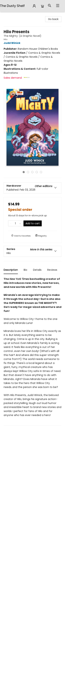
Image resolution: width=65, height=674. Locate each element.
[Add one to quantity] (20, 223)
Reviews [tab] (52, 270)
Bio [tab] (25, 270)
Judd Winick (12, 43)
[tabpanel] (32, 351)
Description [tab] (11, 270)
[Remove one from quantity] (10, 223)
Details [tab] (37, 270)
